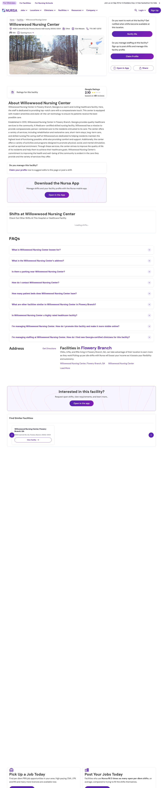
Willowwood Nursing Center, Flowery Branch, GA (82, 363)
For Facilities (25, 3)
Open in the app (82, 403)
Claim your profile (18, 170)
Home (12, 20)
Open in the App (57, 195)
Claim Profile (132, 56)
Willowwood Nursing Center (121, 363)
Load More (65, 368)
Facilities (20, 20)
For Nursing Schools (44, 3)
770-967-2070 (95, 29)
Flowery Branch (96, 348)
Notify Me (132, 34)
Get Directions (49, 348)
